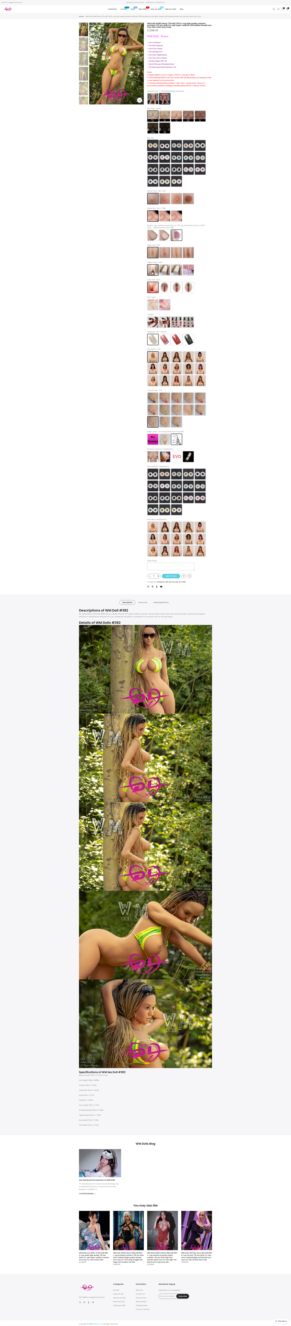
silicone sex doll (119, 1298)
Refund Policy (141, 1301)
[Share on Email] (161, 587)
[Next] (140, 63)
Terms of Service (142, 1309)
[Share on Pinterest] (153, 587)
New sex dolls (157, 9)
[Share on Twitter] (148, 587)
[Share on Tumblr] (157, 587)
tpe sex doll (173, 582)
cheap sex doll (162, 582)
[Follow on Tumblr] (89, 1302)
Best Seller (144, 9)
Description (127, 602)
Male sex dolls (170, 9)
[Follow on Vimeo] (93, 1302)
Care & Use (142, 602)
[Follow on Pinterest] (84, 1302)
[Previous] (93, 63)
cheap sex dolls (119, 1305)
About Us (139, 1290)
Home (81, 16)
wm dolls (182, 582)
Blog (181, 9)
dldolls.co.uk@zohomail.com (12, 2)
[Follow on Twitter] (80, 1302)
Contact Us (140, 1294)
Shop (134, 9)
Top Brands (112, 9)
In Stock (125, 9)
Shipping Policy (142, 1305)
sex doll (116, 1290)
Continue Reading (86, 1193)
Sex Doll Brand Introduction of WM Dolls (97, 1180)
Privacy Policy (141, 1298)
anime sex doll (118, 1301)
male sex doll (118, 1294)
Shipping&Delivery (161, 602)
